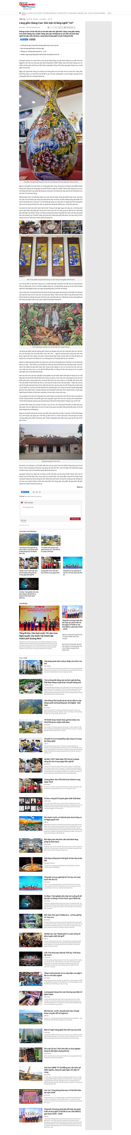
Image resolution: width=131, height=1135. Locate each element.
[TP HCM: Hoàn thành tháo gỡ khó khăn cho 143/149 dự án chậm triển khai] (51, 540)
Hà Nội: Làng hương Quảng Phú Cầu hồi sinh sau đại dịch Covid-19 (40, 54)
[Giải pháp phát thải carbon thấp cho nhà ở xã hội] (30, 667)
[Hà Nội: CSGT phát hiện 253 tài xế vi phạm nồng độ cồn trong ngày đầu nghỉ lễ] (29, 563)
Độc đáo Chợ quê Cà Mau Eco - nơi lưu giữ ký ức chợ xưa (63, 916)
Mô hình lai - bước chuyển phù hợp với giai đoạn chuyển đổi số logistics (61, 1012)
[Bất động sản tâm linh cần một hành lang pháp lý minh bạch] (30, 845)
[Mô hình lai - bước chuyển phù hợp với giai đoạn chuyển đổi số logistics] (30, 1017)
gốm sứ (39, 496)
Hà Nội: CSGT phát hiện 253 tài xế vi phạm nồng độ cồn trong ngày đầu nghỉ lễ (28, 573)
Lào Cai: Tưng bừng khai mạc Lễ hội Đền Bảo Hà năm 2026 (62, 1091)
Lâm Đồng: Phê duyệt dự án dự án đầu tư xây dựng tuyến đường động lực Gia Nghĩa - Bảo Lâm (28, 550)
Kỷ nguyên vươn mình (99, 13)
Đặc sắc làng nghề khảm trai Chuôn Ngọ (32, 48)
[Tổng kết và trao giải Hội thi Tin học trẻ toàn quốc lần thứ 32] (72, 563)
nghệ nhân (34, 496)
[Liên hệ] (40, 492)
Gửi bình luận (75, 519)
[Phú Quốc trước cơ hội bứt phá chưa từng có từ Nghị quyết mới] (30, 823)
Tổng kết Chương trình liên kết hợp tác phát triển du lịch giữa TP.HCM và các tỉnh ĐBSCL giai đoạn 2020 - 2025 (72, 624)
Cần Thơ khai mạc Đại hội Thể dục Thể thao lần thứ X (62, 954)
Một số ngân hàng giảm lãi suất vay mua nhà (62, 1030)
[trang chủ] (20, 13)
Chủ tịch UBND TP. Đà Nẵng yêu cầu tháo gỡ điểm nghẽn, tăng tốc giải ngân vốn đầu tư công (62, 1069)
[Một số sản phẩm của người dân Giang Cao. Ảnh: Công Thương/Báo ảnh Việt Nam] (29, 227)
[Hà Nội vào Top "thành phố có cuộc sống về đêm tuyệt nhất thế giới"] (30, 940)
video (85, 13)
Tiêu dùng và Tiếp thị (49, 863)
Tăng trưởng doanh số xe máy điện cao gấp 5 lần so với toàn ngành (63, 974)
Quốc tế (50, 19)
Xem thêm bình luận (24, 525)
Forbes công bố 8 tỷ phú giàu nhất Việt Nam (62, 798)
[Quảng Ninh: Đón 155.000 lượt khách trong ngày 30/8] (51, 563)
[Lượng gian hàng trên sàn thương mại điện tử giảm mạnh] (30, 998)
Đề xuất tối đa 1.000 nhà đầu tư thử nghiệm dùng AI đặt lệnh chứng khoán (62, 1050)
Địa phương (43, 19)
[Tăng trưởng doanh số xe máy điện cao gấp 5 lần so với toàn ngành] (30, 979)
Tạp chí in (90, 13)
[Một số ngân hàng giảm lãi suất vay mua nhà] (30, 1036)
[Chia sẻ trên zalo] (37, 492)
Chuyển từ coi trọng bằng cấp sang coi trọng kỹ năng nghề (63, 740)
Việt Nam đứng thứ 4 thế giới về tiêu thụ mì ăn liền (63, 859)
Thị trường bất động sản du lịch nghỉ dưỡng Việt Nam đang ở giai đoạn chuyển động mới (62, 681)
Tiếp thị (24, 13)
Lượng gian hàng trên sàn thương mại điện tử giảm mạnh (63, 993)
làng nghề (27, 496)
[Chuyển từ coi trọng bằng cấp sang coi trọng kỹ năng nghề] (30, 745)
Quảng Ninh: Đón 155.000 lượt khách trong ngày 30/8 (50, 572)
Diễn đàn (35, 19)
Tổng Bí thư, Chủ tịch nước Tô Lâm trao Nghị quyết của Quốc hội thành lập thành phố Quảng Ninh (38, 636)
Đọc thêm (23, 658)
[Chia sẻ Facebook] (24, 40)
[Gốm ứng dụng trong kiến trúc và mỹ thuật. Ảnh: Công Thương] (50, 324)
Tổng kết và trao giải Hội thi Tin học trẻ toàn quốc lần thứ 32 (72, 573)
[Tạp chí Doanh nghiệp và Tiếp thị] (27, 5)
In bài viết (33, 39)
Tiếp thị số (29, 19)
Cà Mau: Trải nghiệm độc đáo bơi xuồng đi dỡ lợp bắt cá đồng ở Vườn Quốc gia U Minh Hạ (28, 595)
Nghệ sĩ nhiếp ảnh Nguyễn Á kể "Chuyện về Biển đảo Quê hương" (72, 636)
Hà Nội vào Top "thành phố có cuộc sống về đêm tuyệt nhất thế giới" (62, 935)
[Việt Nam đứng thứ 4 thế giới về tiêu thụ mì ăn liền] (30, 864)
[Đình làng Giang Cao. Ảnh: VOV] (50, 442)
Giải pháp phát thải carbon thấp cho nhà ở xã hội (63, 662)
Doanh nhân (47, 801)
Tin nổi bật (23, 603)
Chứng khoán (47, 1053)
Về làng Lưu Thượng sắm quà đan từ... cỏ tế (33, 51)
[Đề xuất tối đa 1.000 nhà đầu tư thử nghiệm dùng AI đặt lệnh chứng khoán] (30, 1055)
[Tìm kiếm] (108, 13)
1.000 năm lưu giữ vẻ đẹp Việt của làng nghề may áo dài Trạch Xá (39, 45)
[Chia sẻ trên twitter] (34, 492)
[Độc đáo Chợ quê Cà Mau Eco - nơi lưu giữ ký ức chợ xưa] (30, 921)
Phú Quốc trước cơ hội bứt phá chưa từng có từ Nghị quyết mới (63, 818)
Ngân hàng (47, 1032)
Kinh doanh (47, 978)
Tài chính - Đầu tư (48, 685)
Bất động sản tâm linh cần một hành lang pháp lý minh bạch (61, 840)
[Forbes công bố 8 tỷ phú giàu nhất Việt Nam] (30, 804)
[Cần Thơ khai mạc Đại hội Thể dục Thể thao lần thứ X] (30, 959)
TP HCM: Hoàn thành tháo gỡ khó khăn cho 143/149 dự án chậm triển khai (50, 549)
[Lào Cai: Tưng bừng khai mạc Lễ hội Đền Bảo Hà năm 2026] (30, 1096)
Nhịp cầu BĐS (47, 666)
